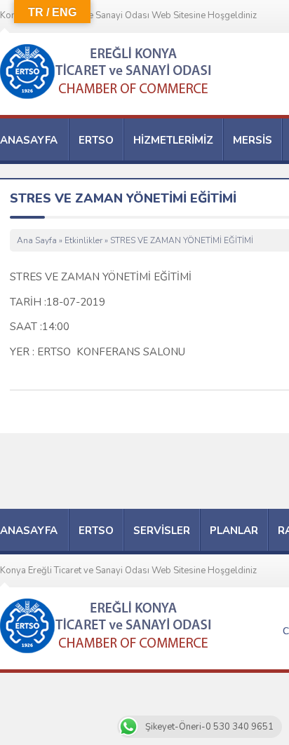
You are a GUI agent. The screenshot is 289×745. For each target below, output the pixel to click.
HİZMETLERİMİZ (173, 140)
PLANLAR (234, 531)
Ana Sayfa (37, 240)
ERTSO (96, 140)
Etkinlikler (83, 240)
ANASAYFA (29, 140)
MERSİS (252, 140)
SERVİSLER (161, 531)
